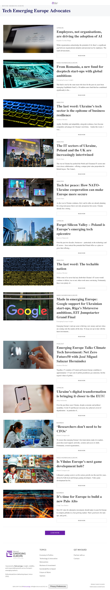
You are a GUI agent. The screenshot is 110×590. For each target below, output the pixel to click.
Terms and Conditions (97, 587)
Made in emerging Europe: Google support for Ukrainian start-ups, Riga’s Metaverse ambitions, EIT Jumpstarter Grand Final (79, 308)
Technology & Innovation (48, 558)
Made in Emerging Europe (67, 63)
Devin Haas (60, 159)
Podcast (60, 344)
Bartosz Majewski (62, 238)
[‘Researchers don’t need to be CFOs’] (28, 433)
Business (60, 423)
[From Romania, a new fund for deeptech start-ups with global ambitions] (28, 73)
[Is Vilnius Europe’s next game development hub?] (28, 468)
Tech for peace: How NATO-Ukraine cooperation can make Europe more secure (80, 189)
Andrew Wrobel (62, 119)
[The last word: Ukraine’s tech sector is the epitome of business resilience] (28, 113)
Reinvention (44, 562)
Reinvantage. (18, 566)
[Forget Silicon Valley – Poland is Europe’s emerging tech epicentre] (28, 231)
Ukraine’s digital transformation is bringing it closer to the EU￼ (81, 393)
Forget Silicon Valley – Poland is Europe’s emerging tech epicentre (81, 229)
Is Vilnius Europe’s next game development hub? (79, 463)
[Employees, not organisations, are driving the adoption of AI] (28, 39)
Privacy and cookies (98, 584)
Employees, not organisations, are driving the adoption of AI (79, 33)
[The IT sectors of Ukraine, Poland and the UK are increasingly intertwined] (28, 152)
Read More (81, 55)
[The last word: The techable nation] (28, 271)
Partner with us (79, 555)
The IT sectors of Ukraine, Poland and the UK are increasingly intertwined (77, 150)
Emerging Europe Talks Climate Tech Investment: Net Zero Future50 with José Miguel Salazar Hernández (81, 354)
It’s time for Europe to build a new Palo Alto (79, 498)
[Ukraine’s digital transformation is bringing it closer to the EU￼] (28, 398)
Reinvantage (27, 586)
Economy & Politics (46, 555)
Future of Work (45, 572)
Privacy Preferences (58, 586)
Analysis (60, 102)
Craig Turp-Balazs (62, 505)
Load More (55, 533)
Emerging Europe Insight (65, 80)
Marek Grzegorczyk (63, 435)
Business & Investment (48, 565)
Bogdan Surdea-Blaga (64, 40)
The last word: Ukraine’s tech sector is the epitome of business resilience (81, 110)
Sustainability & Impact (48, 569)
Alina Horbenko (62, 400)
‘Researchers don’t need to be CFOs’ (79, 428)
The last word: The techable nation (78, 266)
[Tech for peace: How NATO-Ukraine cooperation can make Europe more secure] (28, 192)
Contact (76, 558)
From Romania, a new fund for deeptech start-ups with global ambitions (80, 71)
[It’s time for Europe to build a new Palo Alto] (28, 503)
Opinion (60, 28)
